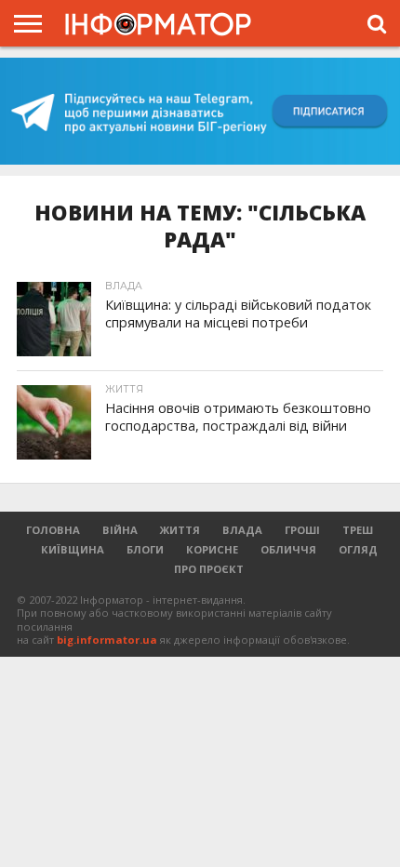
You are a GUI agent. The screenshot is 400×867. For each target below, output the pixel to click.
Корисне (212, 549)
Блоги (145, 549)
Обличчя (288, 549)
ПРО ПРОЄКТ (209, 569)
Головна (53, 530)
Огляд (358, 549)
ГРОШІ (302, 530)
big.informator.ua (107, 640)
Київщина (72, 549)
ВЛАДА (242, 530)
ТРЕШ (357, 530)
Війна (120, 530)
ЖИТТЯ (180, 530)
